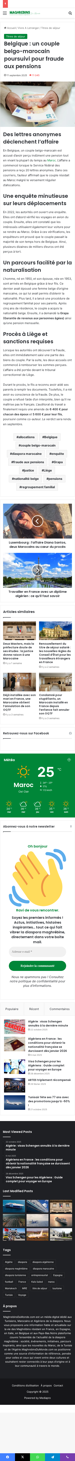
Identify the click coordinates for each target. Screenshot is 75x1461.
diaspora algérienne (43, 1262)
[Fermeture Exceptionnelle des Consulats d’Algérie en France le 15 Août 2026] (61, 1234)
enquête (57, 454)
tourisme (57, 1288)
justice (29, 470)
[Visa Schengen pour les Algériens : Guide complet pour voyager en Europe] (14, 1066)
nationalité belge (26, 479)
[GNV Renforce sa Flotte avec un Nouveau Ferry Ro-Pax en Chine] (61, 1220)
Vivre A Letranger (28, 27)
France (22, 1281)
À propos (46, 1385)
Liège (48, 470)
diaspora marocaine (27, 454)
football (9, 1281)
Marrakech (11, 1288)
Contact (58, 1385)
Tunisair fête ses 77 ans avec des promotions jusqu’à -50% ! (49, 1101)
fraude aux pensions (28, 462)
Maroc (51, 160)
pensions (55, 479)
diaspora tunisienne (15, 1275)
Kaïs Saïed (37, 1281)
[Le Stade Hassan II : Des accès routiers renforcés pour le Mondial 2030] (14, 1220)
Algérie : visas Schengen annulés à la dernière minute (48, 1023)
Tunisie (9, 1294)
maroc (51, 1281)
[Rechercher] (70, 14)
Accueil (11, 27)
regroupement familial (38, 487)
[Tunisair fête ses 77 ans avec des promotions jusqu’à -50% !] (14, 1102)
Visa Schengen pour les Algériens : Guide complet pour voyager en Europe (46, 1065)
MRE (24, 1288)
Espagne (57, 1275)
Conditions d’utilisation (25, 1385)
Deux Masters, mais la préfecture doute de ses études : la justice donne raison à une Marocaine (18, 651)
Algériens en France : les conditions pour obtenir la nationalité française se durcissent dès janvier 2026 (47, 1045)
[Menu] (5, 14)
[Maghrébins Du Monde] (25, 13)
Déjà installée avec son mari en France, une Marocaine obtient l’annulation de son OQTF (19, 702)
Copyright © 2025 (37, 1391)
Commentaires (60, 1009)
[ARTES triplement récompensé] (14, 1085)
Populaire (11, 1009)
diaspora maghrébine (16, 1268)
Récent (34, 1009)
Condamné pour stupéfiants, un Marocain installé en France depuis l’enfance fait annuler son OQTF (54, 704)
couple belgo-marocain (38, 445)
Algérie (8, 1262)
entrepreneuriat (39, 1275)
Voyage (22, 1294)
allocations (26, 437)
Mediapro (45, 1397)
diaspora (22, 1262)
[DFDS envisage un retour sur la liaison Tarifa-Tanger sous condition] (14, 1206)
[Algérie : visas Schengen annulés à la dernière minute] (14, 1027)
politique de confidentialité (38, 981)
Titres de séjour (50, 27)
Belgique (51, 437)
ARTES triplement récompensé (49, 1080)
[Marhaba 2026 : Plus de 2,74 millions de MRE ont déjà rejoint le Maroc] (14, 1234)
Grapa (58, 462)
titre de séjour (39, 1288)
